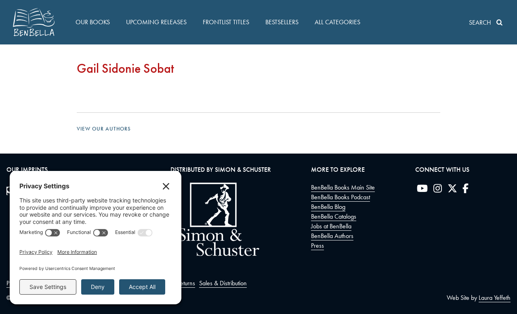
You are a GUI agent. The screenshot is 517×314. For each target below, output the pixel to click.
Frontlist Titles (226, 22)
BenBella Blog (328, 206)
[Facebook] (465, 190)
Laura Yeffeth (495, 297)
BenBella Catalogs (333, 216)
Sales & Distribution (223, 283)
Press (317, 245)
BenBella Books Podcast (340, 197)
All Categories (337, 22)
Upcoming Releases (156, 22)
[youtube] (422, 190)
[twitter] (452, 190)
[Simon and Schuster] (214, 254)
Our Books (93, 22)
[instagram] (437, 190)
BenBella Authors (332, 236)
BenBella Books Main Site (343, 187)
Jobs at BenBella (331, 226)
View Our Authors (104, 128)
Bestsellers (281, 22)
